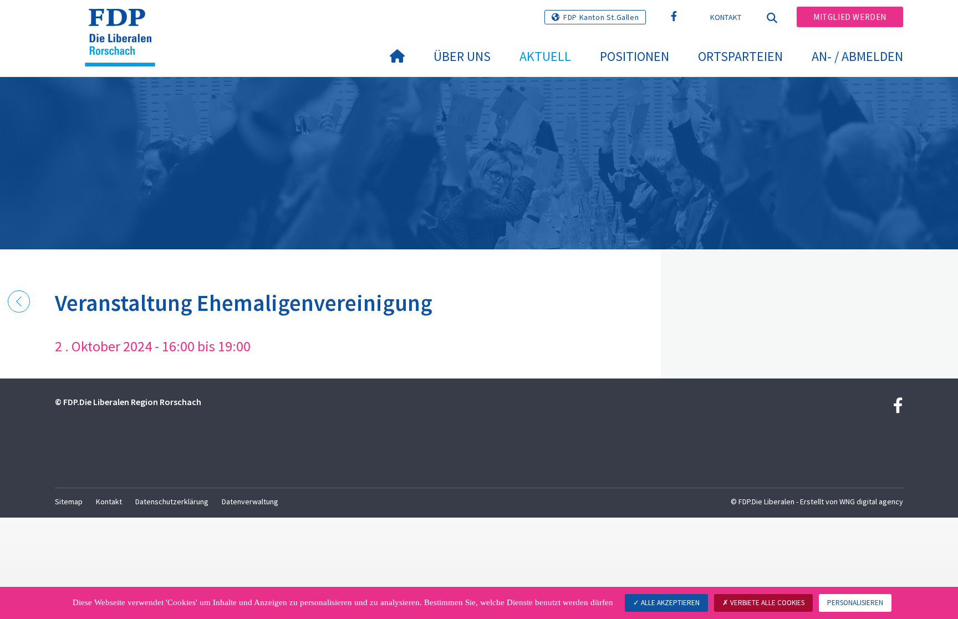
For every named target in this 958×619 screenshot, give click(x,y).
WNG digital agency (871, 502)
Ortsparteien (740, 56)
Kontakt (726, 17)
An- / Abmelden (857, 56)
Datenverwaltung (250, 502)
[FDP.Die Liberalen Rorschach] (124, 23)
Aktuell (545, 56)
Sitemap (69, 502)
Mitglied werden (849, 17)
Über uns (462, 56)
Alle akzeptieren (669, 602)
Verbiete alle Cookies (766, 602)
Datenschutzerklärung (171, 502)
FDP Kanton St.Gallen (601, 17)
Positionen (634, 56)
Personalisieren (855, 602)
